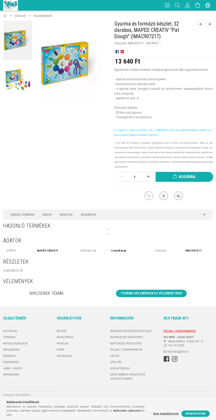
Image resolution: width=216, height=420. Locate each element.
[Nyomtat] (163, 196)
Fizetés (114, 355)
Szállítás (116, 362)
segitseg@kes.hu (178, 351)
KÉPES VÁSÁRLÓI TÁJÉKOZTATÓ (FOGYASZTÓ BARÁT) (127, 376)
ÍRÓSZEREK (9, 355)
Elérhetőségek (120, 368)
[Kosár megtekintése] (198, 5)
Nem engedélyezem (166, 413)
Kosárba (187, 176)
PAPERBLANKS (11, 374)
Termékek (9, 337)
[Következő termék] (209, 24)
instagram (174, 359)
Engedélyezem (195, 413)
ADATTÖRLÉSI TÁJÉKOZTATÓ (126, 343)
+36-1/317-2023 (175, 345)
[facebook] (117, 51)
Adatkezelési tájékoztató (126, 337)
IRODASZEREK (11, 362)
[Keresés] (177, 5)
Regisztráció (65, 337)
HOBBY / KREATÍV (13, 368)
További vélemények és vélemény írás (151, 293)
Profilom (62, 343)
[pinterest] (122, 51)
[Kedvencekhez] (149, 196)
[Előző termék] (200, 24)
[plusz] (148, 176)
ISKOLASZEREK (11, 349)
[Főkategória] (5, 15)
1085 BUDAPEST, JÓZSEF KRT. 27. (185, 341)
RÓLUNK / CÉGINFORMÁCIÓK (126, 349)
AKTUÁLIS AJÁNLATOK (15, 343)
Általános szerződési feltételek (130, 331)
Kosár (60, 349)
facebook (166, 359)
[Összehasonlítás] (178, 196)
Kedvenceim (64, 355)
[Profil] (187, 5)
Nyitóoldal (10, 331)
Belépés (62, 331)
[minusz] (121, 176)
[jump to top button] (204, 215)
